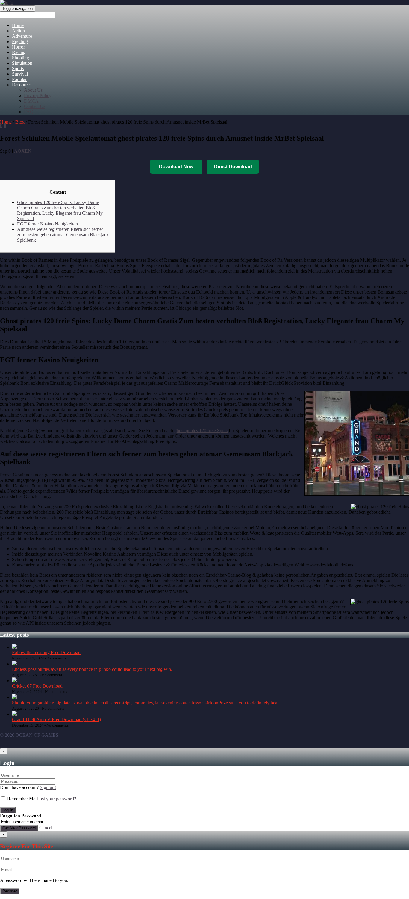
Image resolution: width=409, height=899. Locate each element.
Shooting (20, 57)
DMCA (31, 100)
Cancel (45, 827)
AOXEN (22, 151)
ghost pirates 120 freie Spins (201, 430)
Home (18, 25)
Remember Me (21, 798)
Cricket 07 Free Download (37, 685)
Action (18, 30)
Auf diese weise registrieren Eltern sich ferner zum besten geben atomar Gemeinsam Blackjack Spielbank (63, 235)
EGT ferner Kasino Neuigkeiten (47, 223)
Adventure (22, 36)
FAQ (29, 111)
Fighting (20, 41)
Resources (21, 84)
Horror (18, 46)
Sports (18, 68)
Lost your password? (56, 798)
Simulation (22, 63)
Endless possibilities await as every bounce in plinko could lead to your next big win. (92, 669)
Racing (18, 52)
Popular (19, 79)
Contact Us (34, 106)
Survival (20, 73)
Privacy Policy (37, 95)
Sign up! (48, 787)
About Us (33, 90)
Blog (20, 121)
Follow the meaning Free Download (46, 652)
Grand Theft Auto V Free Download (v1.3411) (56, 719)
